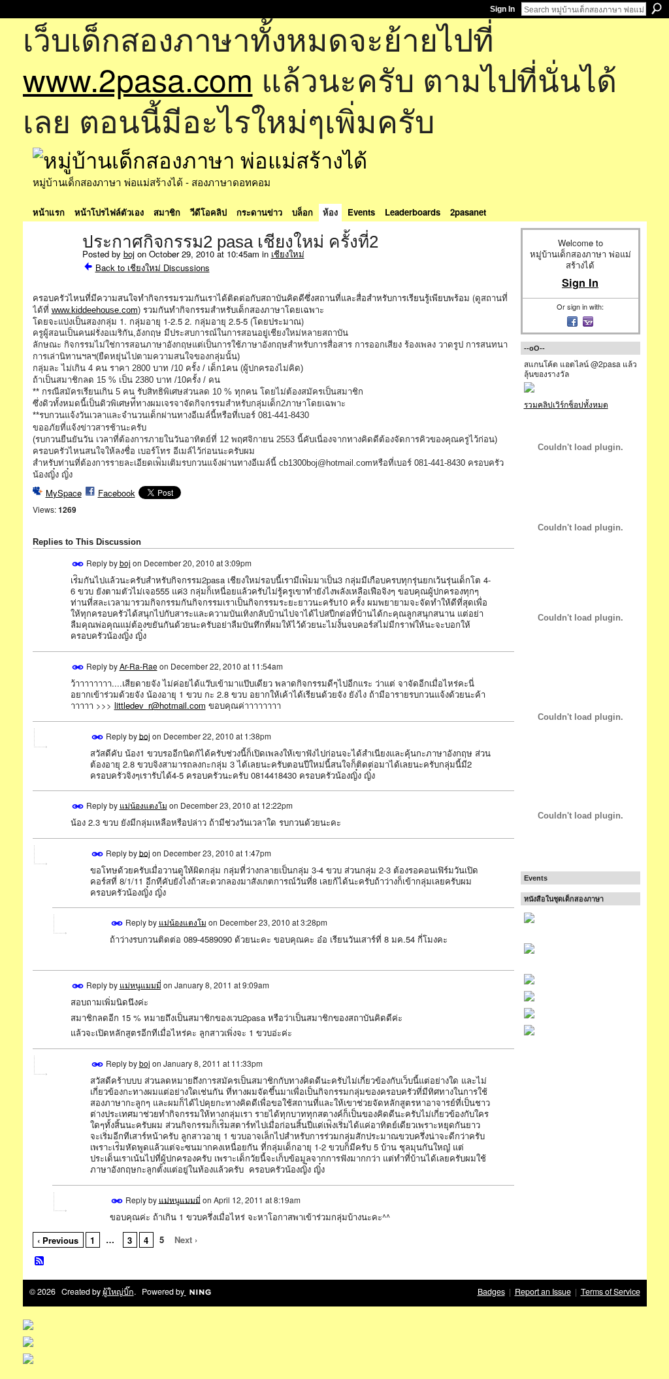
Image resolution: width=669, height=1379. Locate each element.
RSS (40, 1261)
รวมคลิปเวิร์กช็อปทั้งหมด (566, 404)
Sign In (502, 9)
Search (656, 8)
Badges (491, 1291)
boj (129, 254)
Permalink (78, 564)
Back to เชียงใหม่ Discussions (152, 267)
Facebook (116, 493)
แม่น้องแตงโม (143, 805)
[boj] (53, 269)
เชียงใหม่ (287, 254)
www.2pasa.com (138, 78)
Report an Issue (543, 1291)
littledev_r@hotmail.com (160, 705)
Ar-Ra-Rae (138, 666)
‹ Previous (57, 1240)
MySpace (64, 493)
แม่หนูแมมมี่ (140, 984)
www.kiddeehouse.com (95, 310)
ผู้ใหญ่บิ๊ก (118, 1291)
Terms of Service (610, 1291)
